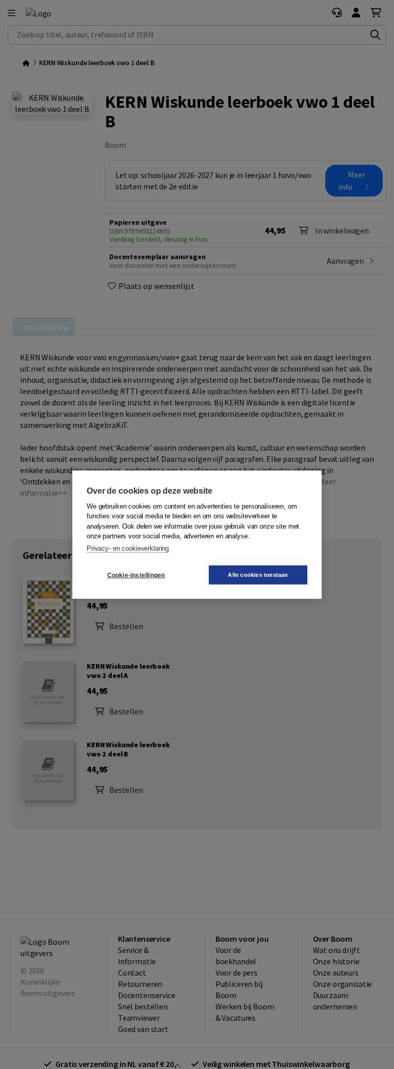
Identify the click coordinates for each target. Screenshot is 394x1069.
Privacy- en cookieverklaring (128, 548)
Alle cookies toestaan (258, 575)
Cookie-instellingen (136, 574)
